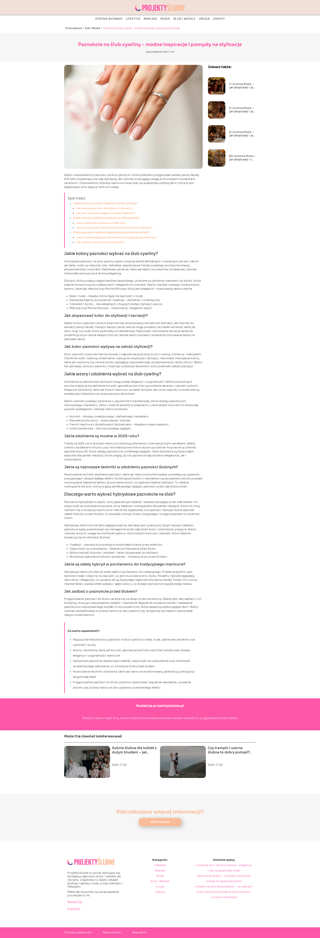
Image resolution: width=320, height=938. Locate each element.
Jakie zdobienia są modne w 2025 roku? (101, 222)
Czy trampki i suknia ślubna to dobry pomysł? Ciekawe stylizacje (229, 750)
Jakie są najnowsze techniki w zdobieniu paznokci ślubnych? (114, 227)
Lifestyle (133, 19)
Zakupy (219, 19)
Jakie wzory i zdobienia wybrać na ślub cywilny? (106, 218)
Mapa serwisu (112, 932)
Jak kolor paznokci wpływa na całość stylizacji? (106, 213)
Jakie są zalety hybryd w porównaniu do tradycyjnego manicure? (116, 237)
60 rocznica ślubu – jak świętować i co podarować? (242, 157)
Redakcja (74, 902)
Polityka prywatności (78, 932)
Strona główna (108, 19)
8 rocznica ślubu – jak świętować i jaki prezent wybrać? (242, 133)
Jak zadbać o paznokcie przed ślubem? (100, 242)
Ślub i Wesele (184, 19)
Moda (165, 19)
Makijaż (150, 19)
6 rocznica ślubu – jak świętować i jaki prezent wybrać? (242, 109)
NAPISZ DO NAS (160, 822)
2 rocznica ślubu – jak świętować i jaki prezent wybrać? (242, 85)
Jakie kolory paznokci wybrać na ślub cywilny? (105, 203)
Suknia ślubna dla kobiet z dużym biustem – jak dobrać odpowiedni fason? (135, 750)
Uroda (204, 19)
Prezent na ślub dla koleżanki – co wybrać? (223, 886)
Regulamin (139, 932)
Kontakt (73, 909)
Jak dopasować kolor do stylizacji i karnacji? (104, 208)
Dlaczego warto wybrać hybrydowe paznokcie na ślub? (111, 232)
